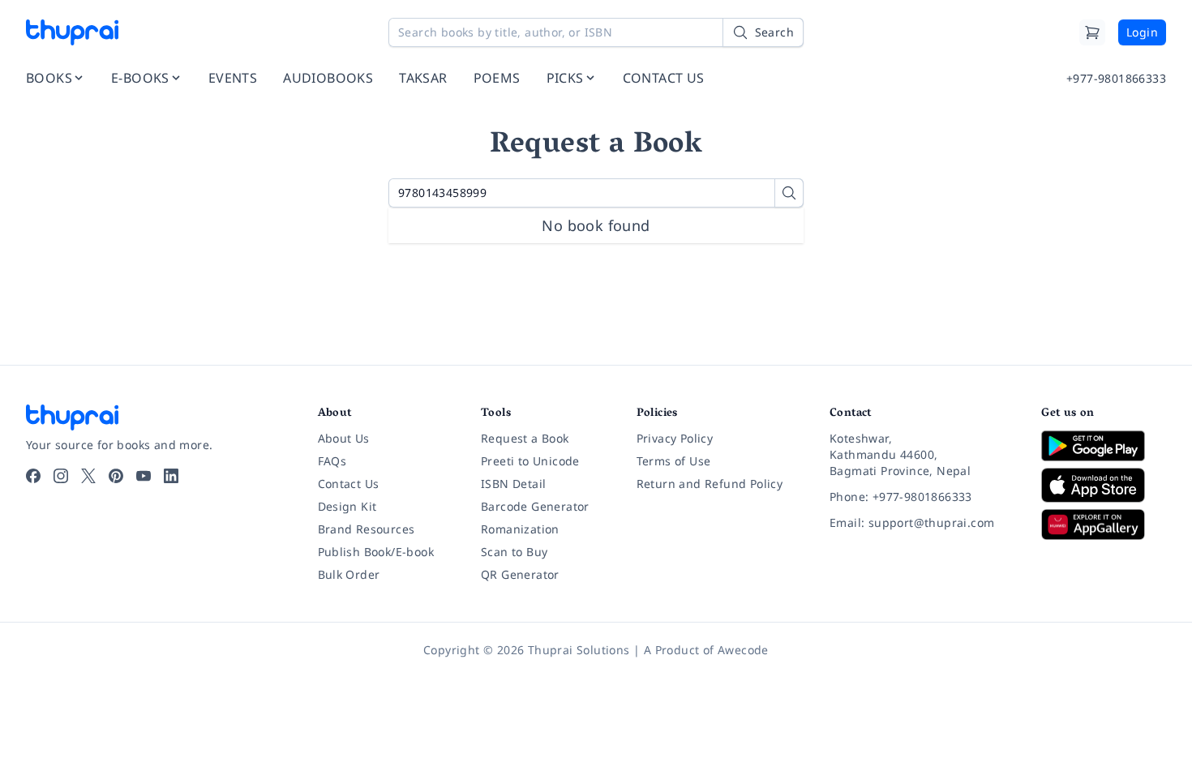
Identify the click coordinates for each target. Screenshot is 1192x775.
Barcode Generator (535, 506)
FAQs (332, 461)
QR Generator (520, 574)
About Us (344, 438)
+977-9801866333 (1116, 78)
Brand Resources (366, 529)
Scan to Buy (514, 551)
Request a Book (525, 438)
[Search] (789, 193)
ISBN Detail (513, 483)
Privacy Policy (675, 438)
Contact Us (348, 483)
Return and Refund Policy (710, 483)
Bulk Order (349, 574)
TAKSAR (423, 78)
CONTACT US (664, 78)
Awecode (743, 649)
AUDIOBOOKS (328, 78)
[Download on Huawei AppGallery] (1103, 524)
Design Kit (347, 506)
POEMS (497, 78)
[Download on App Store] (1103, 485)
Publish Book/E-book (376, 551)
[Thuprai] (72, 32)
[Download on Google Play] (1103, 445)
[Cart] (1092, 32)
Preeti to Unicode (530, 461)
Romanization (520, 529)
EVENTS (232, 78)
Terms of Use (674, 461)
